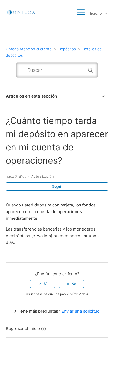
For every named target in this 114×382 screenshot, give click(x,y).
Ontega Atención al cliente (29, 49)
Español (96, 13)
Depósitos (67, 49)
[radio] (42, 284)
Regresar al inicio (23, 328)
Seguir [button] (57, 186)
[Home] (21, 12)
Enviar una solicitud (80, 311)
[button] (81, 12)
